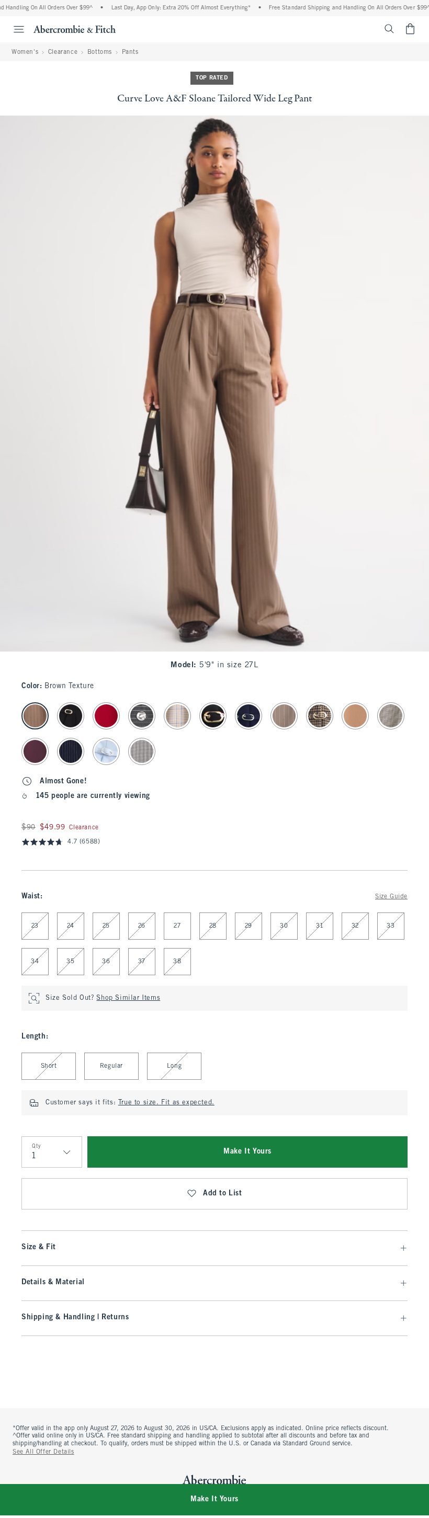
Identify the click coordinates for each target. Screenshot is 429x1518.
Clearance (62, 52)
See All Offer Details (43, 1452)
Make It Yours (247, 1151)
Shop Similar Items (128, 998)
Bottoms (99, 52)
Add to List (222, 1193)
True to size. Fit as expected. (166, 1103)
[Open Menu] (13, 29)
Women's (25, 52)
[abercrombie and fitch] (74, 28)
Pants (130, 52)
